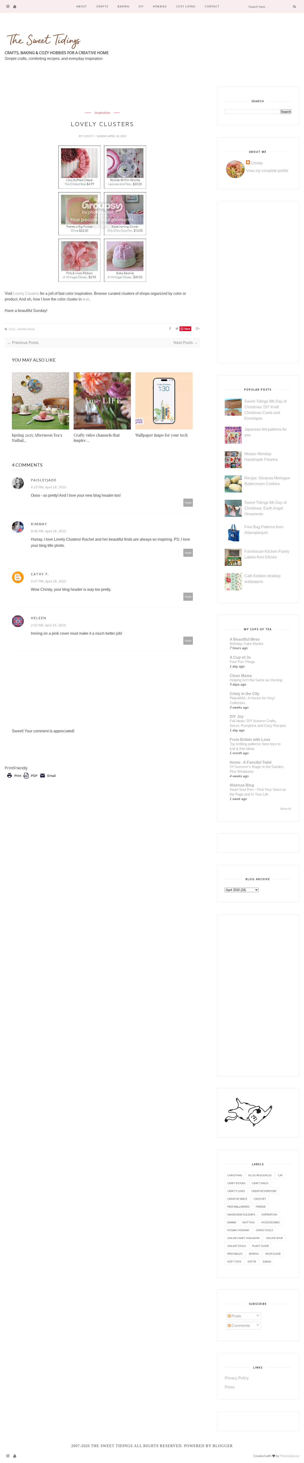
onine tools (264, 1230)
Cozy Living (185, 6)
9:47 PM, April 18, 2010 (48, 581)
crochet (260, 1198)
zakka (267, 1261)
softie (251, 1261)
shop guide (273, 1253)
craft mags (260, 1183)
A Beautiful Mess (245, 639)
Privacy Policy (237, 1378)
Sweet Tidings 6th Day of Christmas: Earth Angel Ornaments (265, 508)
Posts (236, 1316)
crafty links (236, 1190)
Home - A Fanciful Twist (250, 762)
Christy (89, 136)
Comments (240, 1326)
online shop (274, 1237)
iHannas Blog (242, 785)
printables (234, 1253)
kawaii (231, 1222)
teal (86, 299)
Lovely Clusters (26, 293)
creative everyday (263, 1190)
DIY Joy (237, 717)
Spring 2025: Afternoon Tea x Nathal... (37, 438)
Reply (188, 502)
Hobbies (159, 6)
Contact (212, 6)
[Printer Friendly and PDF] (31, 779)
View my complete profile (267, 171)
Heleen (38, 618)
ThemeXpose (289, 1456)
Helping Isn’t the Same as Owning (256, 680)
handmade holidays (241, 1214)
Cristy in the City (244, 694)
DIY (141, 6)
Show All (285, 808)
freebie (261, 1206)
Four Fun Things (242, 662)
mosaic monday (238, 1230)
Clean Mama (241, 676)
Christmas (234, 1175)
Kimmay (39, 524)
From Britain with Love (250, 740)
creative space (237, 1198)
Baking (123, 6)
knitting (248, 1222)
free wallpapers (238, 1206)
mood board (270, 1222)
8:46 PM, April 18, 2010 (48, 531)
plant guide (260, 1245)
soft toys (234, 1261)
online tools (236, 1245)
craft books (236, 1183)
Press (229, 1387)
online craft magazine (243, 1237)
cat (280, 1175)
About (81, 6)
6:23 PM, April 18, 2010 (48, 487)
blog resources (259, 1175)
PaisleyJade (44, 480)
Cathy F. (40, 574)
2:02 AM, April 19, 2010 (48, 625)
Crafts (102, 6)
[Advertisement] (91, 97)
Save (187, 328)
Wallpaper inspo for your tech (161, 435)
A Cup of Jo (240, 657)
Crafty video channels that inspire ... (97, 438)
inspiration (102, 113)
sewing (254, 1253)
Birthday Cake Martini (246, 644)
